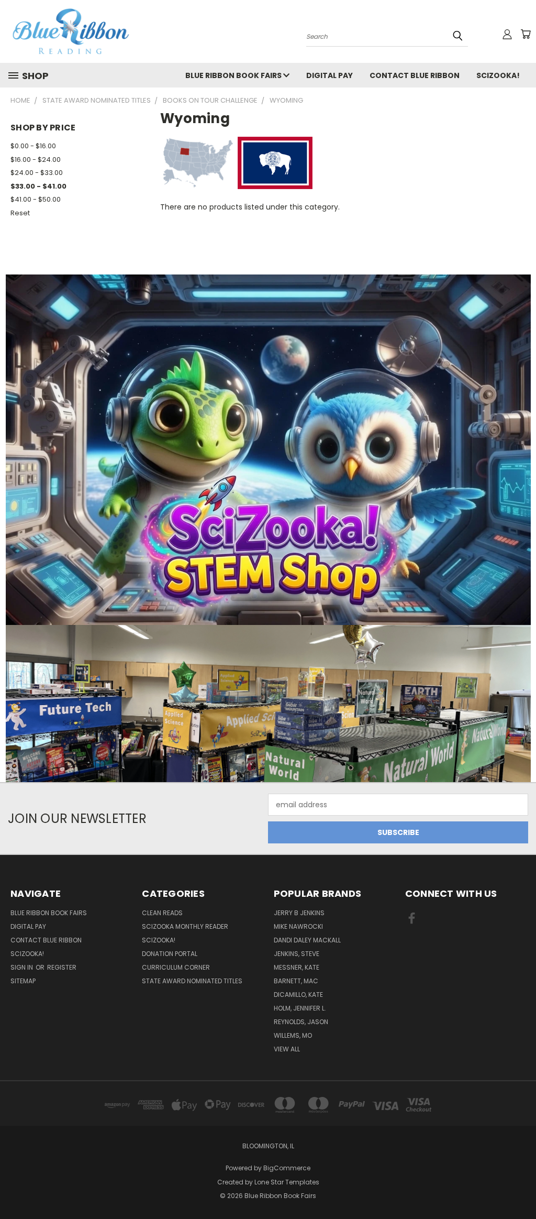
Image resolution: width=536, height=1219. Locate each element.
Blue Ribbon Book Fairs (234, 75)
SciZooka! (498, 75)
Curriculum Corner (176, 967)
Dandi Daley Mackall (307, 940)
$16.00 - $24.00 (35, 159)
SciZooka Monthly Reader (185, 926)
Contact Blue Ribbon (415, 75)
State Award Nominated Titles (192, 980)
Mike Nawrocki (298, 926)
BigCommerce (286, 1167)
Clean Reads (162, 912)
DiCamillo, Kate (298, 994)
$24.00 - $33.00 (36, 173)
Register (61, 967)
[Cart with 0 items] (525, 34)
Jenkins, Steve (296, 953)
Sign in (22, 967)
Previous (520, 1186)
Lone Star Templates (286, 1182)
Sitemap (23, 980)
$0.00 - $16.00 (33, 146)
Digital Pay (329, 75)
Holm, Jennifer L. (300, 1008)
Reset (20, 213)
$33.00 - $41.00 (38, 186)
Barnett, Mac (296, 980)
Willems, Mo (293, 1035)
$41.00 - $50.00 (35, 199)
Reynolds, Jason (301, 1021)
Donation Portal (169, 953)
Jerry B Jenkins (299, 912)
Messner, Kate (296, 967)
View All (287, 1049)
